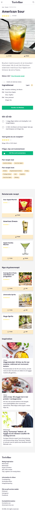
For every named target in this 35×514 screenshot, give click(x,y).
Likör (15, 174)
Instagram (5, 493)
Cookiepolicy (6, 479)
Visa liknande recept (17, 76)
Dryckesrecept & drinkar (16, 170)
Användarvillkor (7, 481)
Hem (3, 7)
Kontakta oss (6, 503)
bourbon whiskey (7, 163)
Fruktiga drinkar (7, 174)
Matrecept (5, 463)
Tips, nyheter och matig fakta (11, 471)
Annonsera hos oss (8, 505)
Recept (6, 7)
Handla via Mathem (17, 107)
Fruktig (26, 170)
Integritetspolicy (7, 483)
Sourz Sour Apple (19, 163)
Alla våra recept (7, 469)
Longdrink (22, 174)
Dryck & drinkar (7, 467)
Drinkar (5, 170)
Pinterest (4, 491)
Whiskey (17, 177)
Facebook (5, 495)
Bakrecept (5, 465)
